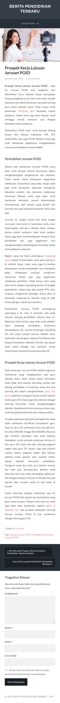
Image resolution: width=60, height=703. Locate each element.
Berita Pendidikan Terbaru (30, 9)
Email (9, 642)
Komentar (12, 594)
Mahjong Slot (26, 110)
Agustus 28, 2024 (14, 79)
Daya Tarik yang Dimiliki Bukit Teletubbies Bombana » (33, 562)
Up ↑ (52, 696)
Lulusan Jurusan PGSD (20, 534)
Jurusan (20, 528)
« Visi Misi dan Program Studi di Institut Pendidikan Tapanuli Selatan (26, 552)
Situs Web (10, 656)
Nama (9, 628)
